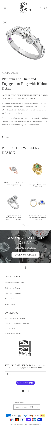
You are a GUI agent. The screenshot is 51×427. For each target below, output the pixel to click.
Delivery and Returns (12, 288)
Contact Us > (10, 328)
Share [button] (7, 137)
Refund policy (10, 304)
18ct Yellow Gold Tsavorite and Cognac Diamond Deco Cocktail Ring (37, 184)
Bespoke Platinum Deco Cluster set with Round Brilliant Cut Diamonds (13, 217)
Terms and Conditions (13, 293)
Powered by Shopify (35, 424)
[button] (4, 7)
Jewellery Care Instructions (15, 283)
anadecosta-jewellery (21, 424)
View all (25, 225)
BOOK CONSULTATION (25, 255)
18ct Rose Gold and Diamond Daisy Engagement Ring (13, 184)
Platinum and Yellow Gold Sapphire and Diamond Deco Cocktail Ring (37, 217)
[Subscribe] (43, 374)
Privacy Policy (10, 299)
